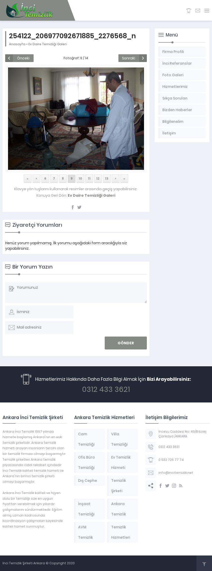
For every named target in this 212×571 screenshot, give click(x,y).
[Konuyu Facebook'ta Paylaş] (73, 207)
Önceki (23, 58)
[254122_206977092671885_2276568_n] (76, 167)
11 (89, 178)
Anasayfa (17, 44)
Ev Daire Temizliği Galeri (47, 44)
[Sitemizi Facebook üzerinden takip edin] (160, 486)
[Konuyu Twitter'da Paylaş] (79, 207)
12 (98, 178)
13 (106, 178)
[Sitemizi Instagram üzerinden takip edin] (174, 486)
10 (80, 178)
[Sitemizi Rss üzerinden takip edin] (181, 486)
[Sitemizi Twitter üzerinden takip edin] (167, 486)
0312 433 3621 (106, 389)
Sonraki (128, 58)
